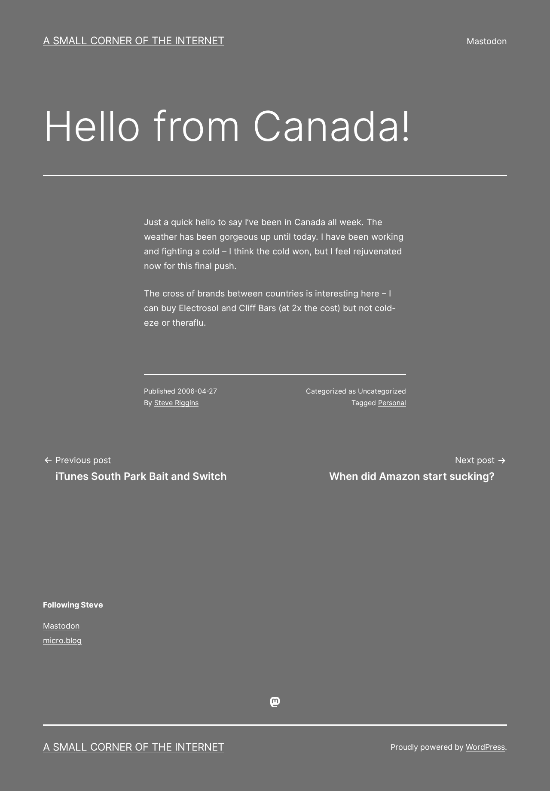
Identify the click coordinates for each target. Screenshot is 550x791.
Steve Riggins (176, 402)
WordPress (485, 746)
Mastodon (487, 41)
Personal (392, 402)
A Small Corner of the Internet (133, 40)
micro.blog (62, 640)
